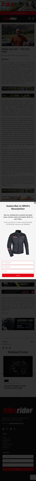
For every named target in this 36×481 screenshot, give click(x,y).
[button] (35, 203)
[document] (18, 240)
